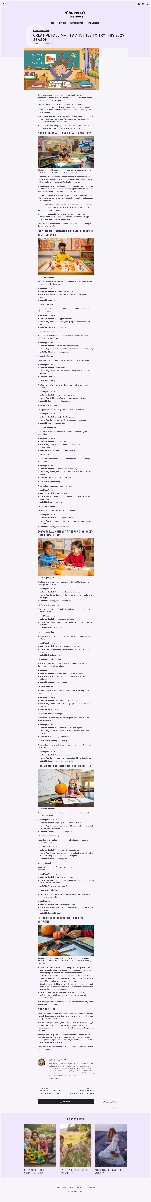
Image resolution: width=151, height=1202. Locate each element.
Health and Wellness (94, 23)
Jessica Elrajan (38, 43)
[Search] (147, 4)
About (5, 4)
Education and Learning (76, 23)
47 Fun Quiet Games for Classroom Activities (49, 1092)
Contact (92, 1187)
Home (52, 23)
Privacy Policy (81, 1187)
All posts (51, 1078)
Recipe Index (62, 23)
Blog (64, 1187)
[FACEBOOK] (139, 4)
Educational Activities (41, 30)
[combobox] (115, 1107)
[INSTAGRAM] (143, 4)
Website (57, 1078)
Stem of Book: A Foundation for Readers (82, 1092)
